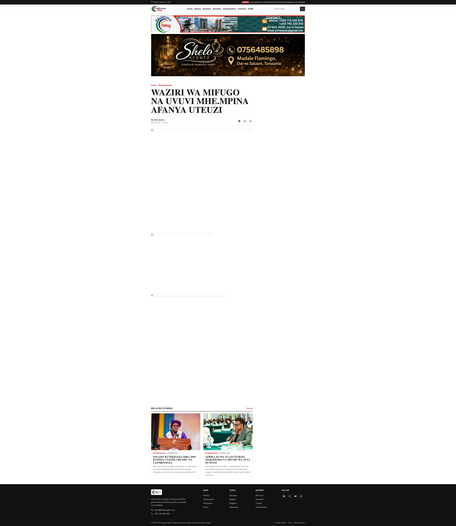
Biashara (207, 9)
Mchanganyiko (165, 85)
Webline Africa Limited (202, 523)
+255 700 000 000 (161, 514)
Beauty (198, 9)
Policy (206, 507)
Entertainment (229, 9)
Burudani (217, 9)
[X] (289, 496)
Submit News (261, 507)
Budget (232, 499)
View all (250, 408)
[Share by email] (250, 121)
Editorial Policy (299, 523)
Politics (206, 495)
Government (208, 499)
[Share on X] (245, 121)
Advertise (260, 499)
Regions (233, 503)
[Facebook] (284, 496)
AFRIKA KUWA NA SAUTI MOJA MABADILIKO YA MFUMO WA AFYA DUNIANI (227, 459)
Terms (290, 523)
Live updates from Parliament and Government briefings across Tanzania (277, 2)
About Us (259, 495)
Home (190, 9)
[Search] (302, 9)
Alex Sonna (159, 120)
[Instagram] (301, 496)
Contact (259, 503)
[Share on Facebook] (239, 121)
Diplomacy (233, 507)
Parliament (207, 503)
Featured (242, 9)
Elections (233, 495)
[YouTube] (295, 496)
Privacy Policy (281, 523)
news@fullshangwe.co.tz (164, 510)
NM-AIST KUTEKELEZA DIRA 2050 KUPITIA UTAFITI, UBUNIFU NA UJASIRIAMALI (174, 459)
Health (251, 9)
